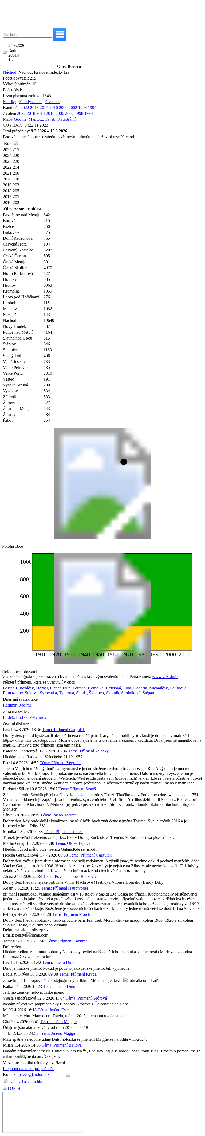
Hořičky (10, 279)
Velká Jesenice (15, 361)
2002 (73, 107)
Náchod (9, 72)
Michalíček (158, 688)
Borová (9, 220)
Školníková (130, 693)
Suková (31, 693)
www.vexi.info (165, 676)
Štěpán (148, 693)
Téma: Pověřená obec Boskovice (70, 876)
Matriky (9, 101)
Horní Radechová (18, 273)
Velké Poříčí (13, 373)
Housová (113, 688)
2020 (7, 179)
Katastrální (66, 119)
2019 (7, 185)
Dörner (42, 688)
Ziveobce (52, 101)
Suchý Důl (12, 355)
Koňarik (140, 688)
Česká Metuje (14, 261)
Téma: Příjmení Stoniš (77, 789)
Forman (79, 688)
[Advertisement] (102, 14)
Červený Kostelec (18, 250)
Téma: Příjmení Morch (71, 914)
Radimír (9, 705)
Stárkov (9, 344)
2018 (34, 107)
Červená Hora (15, 244)
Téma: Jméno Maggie (58, 1021)
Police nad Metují (18, 332)
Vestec (8, 379)
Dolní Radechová (18, 238)
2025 (7, 149)
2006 (63, 107)
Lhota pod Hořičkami (21, 297)
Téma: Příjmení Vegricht (60, 762)
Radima (24, 705)
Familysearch (30, 101)
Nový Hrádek (14, 326)
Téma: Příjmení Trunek (63, 831)
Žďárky (9, 414)
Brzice (8, 226)
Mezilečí (10, 314)
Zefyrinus (38, 717)
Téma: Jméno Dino (58, 962)
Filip (66, 688)
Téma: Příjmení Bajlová (62, 1045)
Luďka (21, 717)
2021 (7, 173)
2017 (7, 196)
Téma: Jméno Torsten (58, 815)
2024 (7, 155)
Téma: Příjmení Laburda (67, 941)
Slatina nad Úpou (17, 338)
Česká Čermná (15, 256)
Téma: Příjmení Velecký (88, 751)
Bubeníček (25, 688)
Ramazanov (13, 693)
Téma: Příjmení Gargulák (63, 729)
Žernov (9, 402)
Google (20, 119)
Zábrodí (9, 397)
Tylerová (66, 693)
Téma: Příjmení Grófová (86, 998)
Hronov (9, 285)
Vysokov (10, 391)
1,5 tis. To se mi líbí (25, 1081)
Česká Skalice (15, 267)
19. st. (50, 119)
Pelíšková (178, 688)
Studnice (10, 350)
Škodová (96, 693)
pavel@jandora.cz (34, 1074)
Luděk (8, 717)
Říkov (8, 420)
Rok (8, 143)
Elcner (55, 688)
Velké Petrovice (16, 367)
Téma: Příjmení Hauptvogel (64, 888)
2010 (53, 107)
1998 (82, 107)
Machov (10, 308)
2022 (25, 107)
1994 (92, 107)
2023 (7, 161)
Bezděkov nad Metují (21, 214)
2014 (44, 107)
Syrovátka (48, 693)
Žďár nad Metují (17, 408)
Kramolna (11, 291)
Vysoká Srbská (15, 385)
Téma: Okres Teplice (72, 843)
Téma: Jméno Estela (55, 1010)
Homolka (96, 688)
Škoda (81, 693)
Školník (112, 693)
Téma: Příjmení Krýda (78, 974)
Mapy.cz (36, 119)
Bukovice (11, 232)
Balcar (8, 688)
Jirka (127, 688)
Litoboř (9, 303)
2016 (7, 202)
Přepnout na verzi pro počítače (28, 1068)
